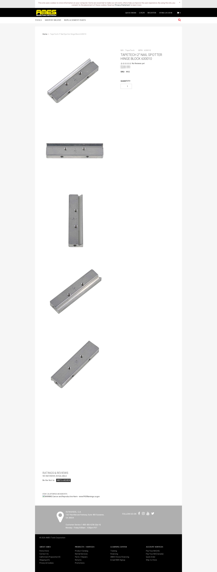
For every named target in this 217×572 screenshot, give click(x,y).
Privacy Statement (122, 5)
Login (142, 13)
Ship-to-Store (151, 560)
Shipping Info (44, 560)
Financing (114, 554)
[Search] (179, 20)
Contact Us (44, 554)
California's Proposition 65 (49, 557)
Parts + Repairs (81, 557)
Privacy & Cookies (46, 563)
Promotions (80, 563)
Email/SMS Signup (117, 560)
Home (45, 34)
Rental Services (81, 554)
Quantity (125, 81)
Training (113, 551)
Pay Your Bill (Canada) (155, 554)
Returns (78, 560)
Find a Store (44, 551)
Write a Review (63, 480)
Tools (38, 20)
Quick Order (130, 13)
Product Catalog (81, 551)
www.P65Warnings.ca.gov (89, 496)
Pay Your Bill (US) (153, 551)
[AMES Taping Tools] (46, 12)
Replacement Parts (75, 20)
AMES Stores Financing (119, 557)
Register (152, 13)
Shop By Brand (53, 20)
